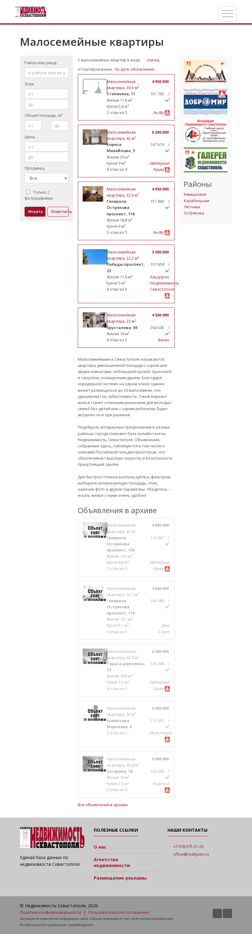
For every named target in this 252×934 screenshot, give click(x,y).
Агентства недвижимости (112, 863)
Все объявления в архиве (103, 804)
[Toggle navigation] (228, 14)
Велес (164, 340)
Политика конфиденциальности (50, 912)
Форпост (161, 783)
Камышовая (195, 194)
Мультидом (161, 733)
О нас (100, 847)
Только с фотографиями (39, 195)
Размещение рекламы (120, 878)
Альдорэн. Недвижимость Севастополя (164, 283)
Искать (35, 211)
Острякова (194, 213)
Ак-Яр (159, 112)
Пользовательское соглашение (118, 912)
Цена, (30, 136)
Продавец (34, 168)
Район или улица (41, 62)
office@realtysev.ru (191, 854)
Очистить (59, 211)
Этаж (29, 84)
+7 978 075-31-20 (188, 846)
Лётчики (192, 207)
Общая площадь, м (43, 115)
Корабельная (196, 200)
